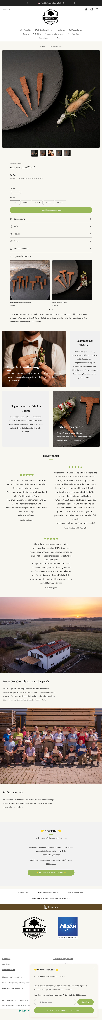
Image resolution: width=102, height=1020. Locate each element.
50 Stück (48, 202)
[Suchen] (97, 9)
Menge (12, 188)
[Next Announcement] (74, 3)
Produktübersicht (8, 969)
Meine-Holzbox (16, 163)
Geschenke (6, 958)
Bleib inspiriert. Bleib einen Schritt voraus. (63, 1010)
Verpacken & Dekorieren (54, 34)
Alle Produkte (25, 30)
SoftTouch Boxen (75, 30)
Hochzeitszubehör (45, 38)
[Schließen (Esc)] (94, 967)
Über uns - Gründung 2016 (12, 977)
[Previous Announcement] (27, 3)
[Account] (86, 9)
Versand (21, 178)
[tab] (49, 309)
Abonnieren (85, 1002)
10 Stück (26, 202)
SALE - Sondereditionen (43, 30)
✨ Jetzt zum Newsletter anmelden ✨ (51, 872)
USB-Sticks (37, 34)
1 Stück (14, 202)
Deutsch (5, 9)
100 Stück (60, 202)
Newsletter (6, 964)
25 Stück (37, 202)
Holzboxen (61, 30)
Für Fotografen (73, 34)
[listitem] (51, 3)
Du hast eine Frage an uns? (63, 958)
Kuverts (26, 34)
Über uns (60, 38)
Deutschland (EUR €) (9, 1000)
